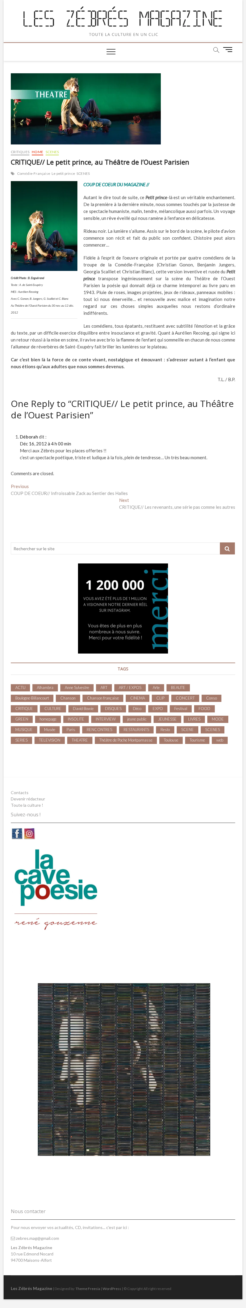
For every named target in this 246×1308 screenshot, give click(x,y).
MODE (218, 719)
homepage (48, 719)
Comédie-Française (33, 173)
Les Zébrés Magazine (31, 1288)
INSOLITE (76, 719)
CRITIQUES (20, 152)
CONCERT (185, 698)
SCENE (187, 729)
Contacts (19, 792)
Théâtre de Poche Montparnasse (125, 740)
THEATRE (80, 740)
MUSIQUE (24, 729)
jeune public (137, 719)
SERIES (21, 740)
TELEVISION (49, 740)
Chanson (68, 698)
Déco (137, 708)
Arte (156, 687)
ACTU (20, 687)
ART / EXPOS (130, 687)
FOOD (204, 708)
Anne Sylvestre (77, 687)
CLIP (160, 698)
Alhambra (45, 687)
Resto (165, 729)
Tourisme (197, 740)
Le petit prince (63, 173)
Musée (49, 729)
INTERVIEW (106, 719)
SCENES (52, 152)
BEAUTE (178, 687)
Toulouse (171, 740)
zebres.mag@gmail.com (37, 1238)
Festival (180, 708)
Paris (71, 729)
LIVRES (194, 719)
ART (103, 687)
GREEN (21, 719)
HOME (37, 152)
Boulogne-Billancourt (32, 698)
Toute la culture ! (27, 805)
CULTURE (53, 708)
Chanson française (103, 698)
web (219, 740)
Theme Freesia (88, 1288)
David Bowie (83, 708)
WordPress (112, 1288)
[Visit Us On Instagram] (29, 830)
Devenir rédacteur (28, 798)
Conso (211, 698)
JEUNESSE (167, 719)
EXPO (158, 708)
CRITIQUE (24, 708)
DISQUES (113, 708)
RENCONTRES (99, 729)
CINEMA (137, 698)
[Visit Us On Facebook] (17, 830)
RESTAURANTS (136, 729)
